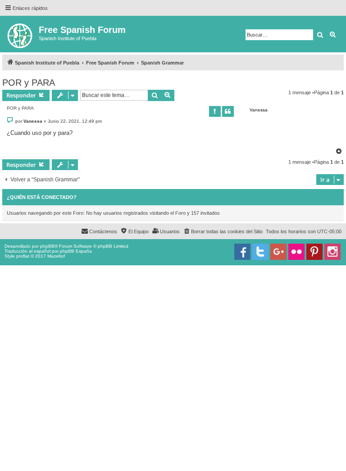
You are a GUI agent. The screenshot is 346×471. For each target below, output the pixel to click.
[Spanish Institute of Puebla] (20, 34)
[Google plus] (278, 252)
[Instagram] (332, 252)
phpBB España (76, 251)
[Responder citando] (228, 111)
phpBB (47, 246)
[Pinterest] (314, 252)
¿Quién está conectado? (42, 197)
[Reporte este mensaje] (215, 111)
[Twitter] (260, 252)
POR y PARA (28, 83)
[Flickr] (296, 252)
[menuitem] (223, 231)
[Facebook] (242, 252)
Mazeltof (56, 256)
